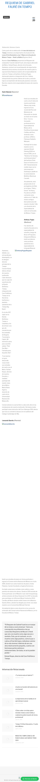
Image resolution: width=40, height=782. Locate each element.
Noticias (6, 17)
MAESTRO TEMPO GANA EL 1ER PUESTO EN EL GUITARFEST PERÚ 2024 (25, 738)
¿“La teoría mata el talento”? (24, 675)
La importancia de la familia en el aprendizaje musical (25, 700)
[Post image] (7, 679)
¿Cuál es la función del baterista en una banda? (26, 688)
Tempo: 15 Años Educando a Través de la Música (26, 725)
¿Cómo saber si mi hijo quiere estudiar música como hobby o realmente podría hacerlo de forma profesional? (26, 713)
